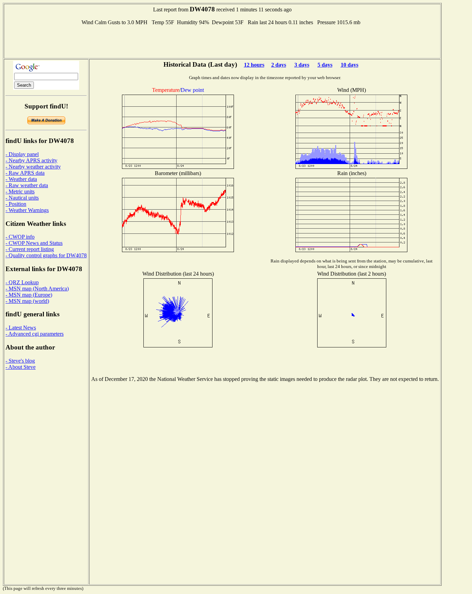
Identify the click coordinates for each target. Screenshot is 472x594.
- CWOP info (20, 237)
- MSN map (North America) (37, 288)
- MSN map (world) (27, 301)
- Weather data (21, 179)
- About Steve (21, 367)
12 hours (254, 65)
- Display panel (22, 154)
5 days (325, 65)
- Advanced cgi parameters (35, 334)
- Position (16, 204)
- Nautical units (22, 198)
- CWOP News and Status (34, 243)
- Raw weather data (27, 185)
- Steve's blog (20, 361)
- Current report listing (30, 249)
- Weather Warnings (27, 210)
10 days (349, 65)
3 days (301, 65)
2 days (278, 65)
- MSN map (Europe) (29, 295)
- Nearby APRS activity (31, 160)
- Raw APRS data (25, 173)
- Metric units (20, 191)
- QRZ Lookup (22, 282)
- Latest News (21, 327)
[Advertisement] (222, 41)
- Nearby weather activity (33, 167)
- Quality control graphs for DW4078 (46, 255)
